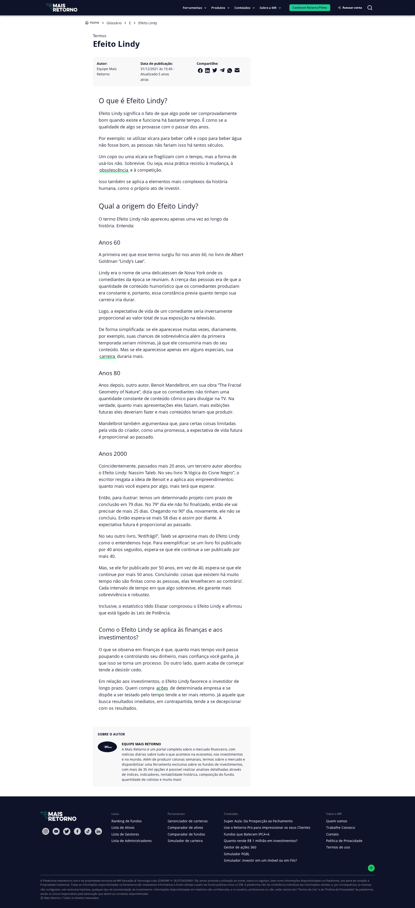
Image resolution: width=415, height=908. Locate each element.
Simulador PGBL (237, 854)
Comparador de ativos (185, 827)
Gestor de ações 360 (240, 847)
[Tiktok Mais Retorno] (88, 831)
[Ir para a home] (61, 8)
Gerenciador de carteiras (188, 821)
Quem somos (336, 821)
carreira (107, 356)
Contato (332, 834)
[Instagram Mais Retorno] (45, 831)
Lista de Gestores (125, 834)
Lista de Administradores (131, 840)
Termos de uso (338, 847)
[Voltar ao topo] (371, 868)
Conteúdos (242, 8)
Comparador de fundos (186, 834)
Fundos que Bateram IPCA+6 (246, 834)
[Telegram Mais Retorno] (222, 70)
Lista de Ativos (122, 827)
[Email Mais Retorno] (237, 70)
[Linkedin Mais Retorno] (207, 70)
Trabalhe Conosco (340, 827)
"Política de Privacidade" (340, 889)
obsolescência (114, 170)
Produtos (218, 8)
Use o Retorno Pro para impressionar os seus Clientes (267, 827)
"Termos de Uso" (308, 889)
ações (162, 688)
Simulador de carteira (185, 840)
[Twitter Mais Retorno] (214, 70)
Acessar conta (352, 8)
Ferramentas (192, 8)
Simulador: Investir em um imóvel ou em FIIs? (260, 860)
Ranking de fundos (126, 821)
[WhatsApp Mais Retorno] (229, 70)
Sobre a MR (268, 8)
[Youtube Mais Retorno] (56, 831)
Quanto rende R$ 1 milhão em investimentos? (260, 840)
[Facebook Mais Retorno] (200, 70)
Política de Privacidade (344, 840)
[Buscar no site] (370, 7)
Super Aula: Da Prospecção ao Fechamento (258, 821)
